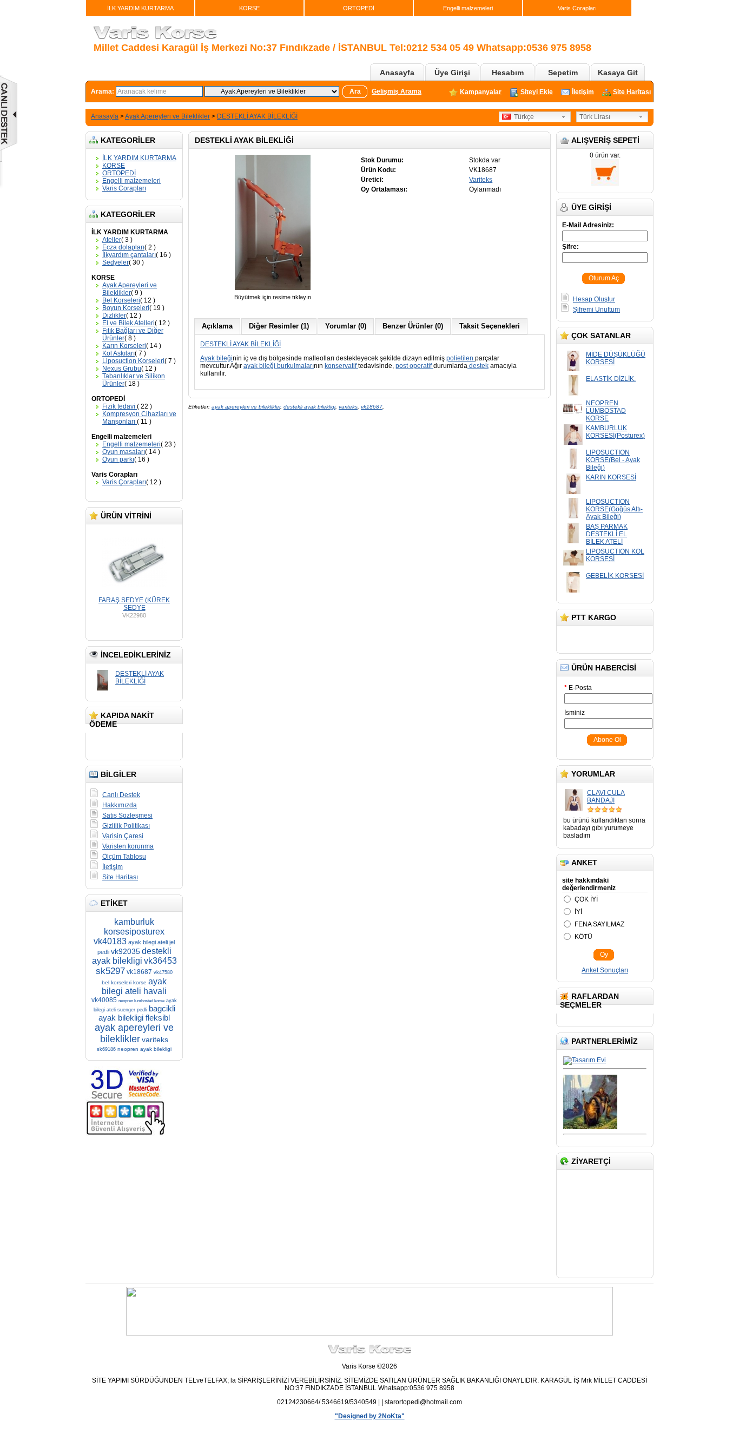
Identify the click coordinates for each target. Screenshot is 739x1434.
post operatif (414, 366)
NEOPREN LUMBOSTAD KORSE (606, 410)
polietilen (460, 358)
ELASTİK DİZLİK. (611, 379)
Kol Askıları (118, 353)
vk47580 (163, 972)
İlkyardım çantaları (129, 255)
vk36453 (160, 960)
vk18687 (139, 972)
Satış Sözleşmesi (127, 815)
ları (309, 366)
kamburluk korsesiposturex (134, 926)
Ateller (111, 240)
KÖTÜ (583, 936)
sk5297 (110, 971)
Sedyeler (115, 262)
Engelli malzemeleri (468, 8)
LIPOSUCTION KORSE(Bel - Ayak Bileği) (613, 460)
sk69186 (106, 1049)
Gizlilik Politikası (126, 826)
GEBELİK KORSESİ (615, 576)
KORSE (249, 8)
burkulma (291, 366)
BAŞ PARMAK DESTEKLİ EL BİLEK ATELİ (607, 534)
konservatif (341, 366)
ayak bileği (260, 366)
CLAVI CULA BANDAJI (606, 796)
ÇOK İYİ (586, 899)
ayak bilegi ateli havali (134, 986)
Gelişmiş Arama (396, 91)
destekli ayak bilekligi (131, 955)
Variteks (480, 179)
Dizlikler (114, 315)
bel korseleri (116, 982)
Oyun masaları (123, 452)
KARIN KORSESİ (611, 477)
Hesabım (508, 72)
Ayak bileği (216, 358)
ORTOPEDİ (358, 8)
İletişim (583, 92)
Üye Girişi (452, 72)
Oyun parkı (118, 459)
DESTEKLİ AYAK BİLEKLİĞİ (257, 116)
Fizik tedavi (119, 406)
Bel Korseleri (121, 300)
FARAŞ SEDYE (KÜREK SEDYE (134, 603)
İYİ (578, 912)
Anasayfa (397, 72)
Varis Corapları (577, 8)
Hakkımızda (119, 805)
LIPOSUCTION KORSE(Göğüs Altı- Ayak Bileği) (614, 509)
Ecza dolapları (123, 247)
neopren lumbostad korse (141, 1000)
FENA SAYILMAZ (599, 924)
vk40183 (110, 941)
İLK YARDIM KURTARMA (140, 8)
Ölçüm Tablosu (124, 856)
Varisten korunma (128, 846)
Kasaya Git (618, 72)
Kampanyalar (481, 92)
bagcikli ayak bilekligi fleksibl (136, 1013)
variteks (155, 1039)
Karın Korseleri (124, 346)
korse (140, 982)
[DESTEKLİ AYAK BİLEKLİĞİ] (272, 289)
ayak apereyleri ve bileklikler (134, 1033)
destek (478, 366)
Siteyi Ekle (536, 92)
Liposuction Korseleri (133, 361)
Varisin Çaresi (122, 836)
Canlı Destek (121, 795)
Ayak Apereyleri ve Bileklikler (167, 116)
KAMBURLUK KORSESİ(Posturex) (615, 431)
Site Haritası (632, 92)
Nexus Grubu (121, 368)
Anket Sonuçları (605, 970)
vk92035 (125, 951)
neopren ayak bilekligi (144, 1049)
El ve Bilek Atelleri (128, 323)
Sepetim (563, 72)
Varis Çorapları (124, 482)
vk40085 (104, 1000)
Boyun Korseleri (125, 308)
